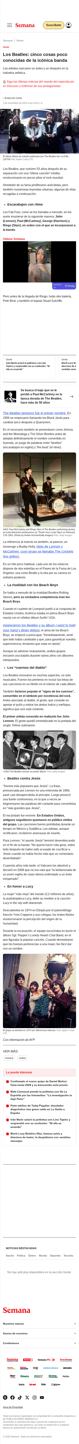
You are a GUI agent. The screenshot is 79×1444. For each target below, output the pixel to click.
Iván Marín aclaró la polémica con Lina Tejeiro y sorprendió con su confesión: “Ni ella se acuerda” (28, 366)
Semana (8, 40)
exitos (22, 1057)
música (9, 1057)
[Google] (5, 1397)
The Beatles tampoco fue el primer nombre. (35, 413)
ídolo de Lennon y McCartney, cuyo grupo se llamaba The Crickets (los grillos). (38, 551)
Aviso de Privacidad (16, 1407)
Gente (20, 40)
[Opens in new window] (12, 1397)
